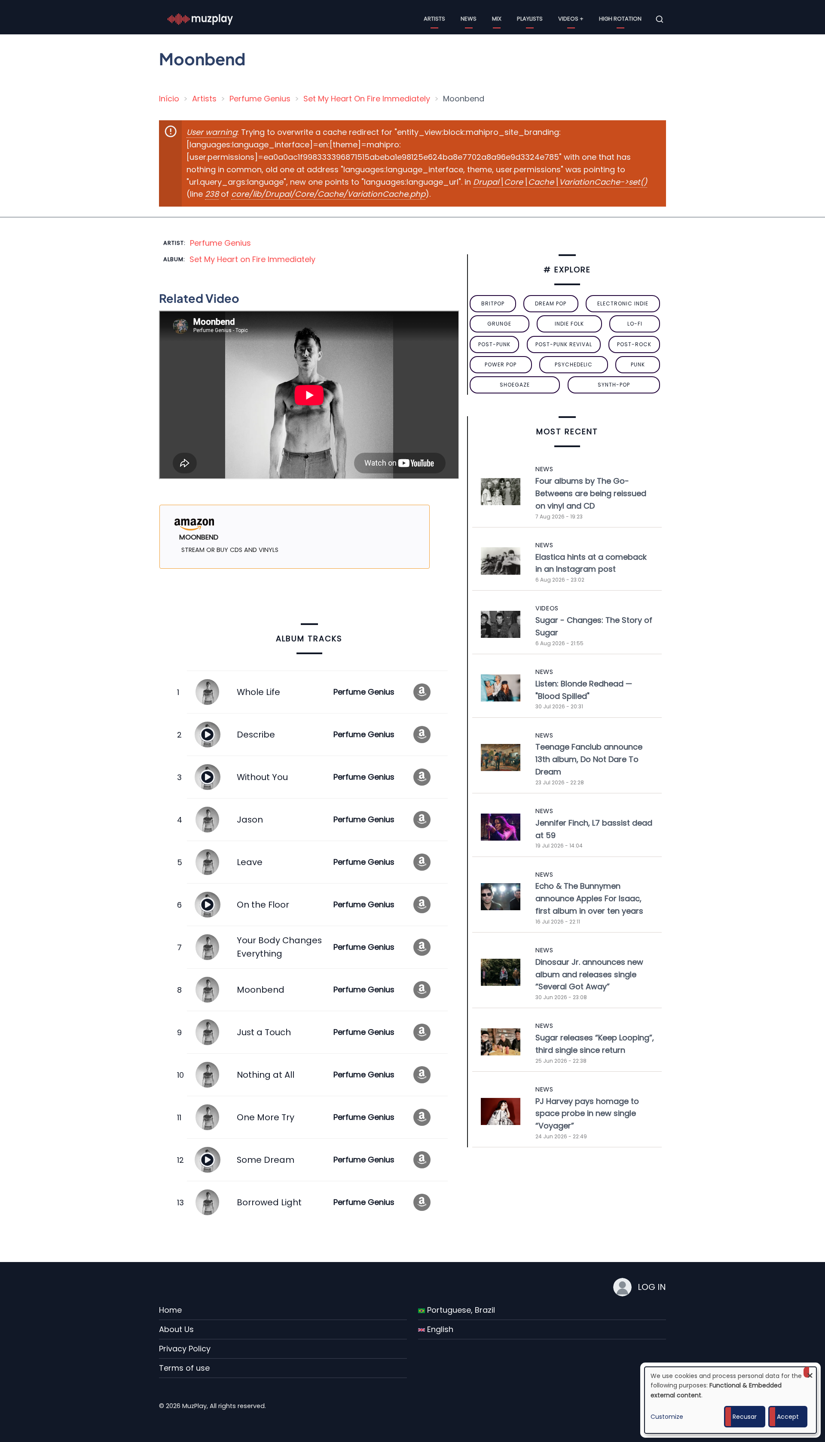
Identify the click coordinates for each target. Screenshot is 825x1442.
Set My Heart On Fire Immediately (366, 98)
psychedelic (574, 364)
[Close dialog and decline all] (810, 1372)
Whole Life (258, 692)
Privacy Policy (185, 1348)
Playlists (530, 19)
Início (169, 98)
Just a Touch (264, 1032)
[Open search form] (659, 19)
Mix (496, 19)
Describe (256, 735)
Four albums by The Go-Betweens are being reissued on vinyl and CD (590, 493)
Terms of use (184, 1368)
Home (170, 1310)
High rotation (620, 19)
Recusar (745, 1416)
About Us (176, 1329)
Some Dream (265, 1160)
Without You (262, 777)
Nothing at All (265, 1075)
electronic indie (622, 303)
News (469, 19)
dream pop (550, 303)
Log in (652, 1287)
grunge (499, 323)
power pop (500, 364)
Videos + (571, 19)
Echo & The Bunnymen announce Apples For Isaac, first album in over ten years (589, 898)
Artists (434, 19)
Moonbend (260, 990)
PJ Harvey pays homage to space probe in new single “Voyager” (587, 1113)
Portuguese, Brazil (460, 1310)
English (439, 1329)
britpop (492, 303)
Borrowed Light (269, 1202)
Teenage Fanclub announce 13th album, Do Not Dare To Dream (588, 759)
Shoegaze (515, 384)
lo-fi (634, 323)
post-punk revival (563, 344)
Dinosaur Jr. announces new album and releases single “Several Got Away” (589, 974)
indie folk (569, 323)
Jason (250, 820)
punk (638, 364)
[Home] (200, 18)
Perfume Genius (259, 98)
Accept (788, 1416)
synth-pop (614, 384)
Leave (250, 862)
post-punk (494, 344)
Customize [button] (667, 1416)
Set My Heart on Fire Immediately (252, 259)
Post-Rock (634, 344)
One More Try (265, 1117)
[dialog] (730, 1400)
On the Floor (263, 905)
